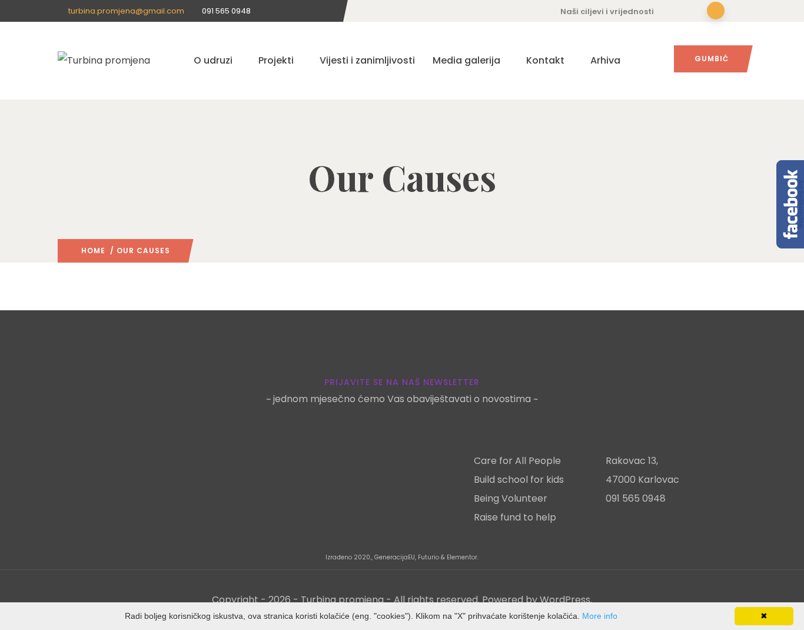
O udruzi (213, 60)
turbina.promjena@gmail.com (126, 10)
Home (93, 251)
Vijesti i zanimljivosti (367, 60)
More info (599, 616)
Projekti (276, 60)
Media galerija (466, 60)
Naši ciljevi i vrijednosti (607, 11)
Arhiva (605, 60)
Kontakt (545, 60)
